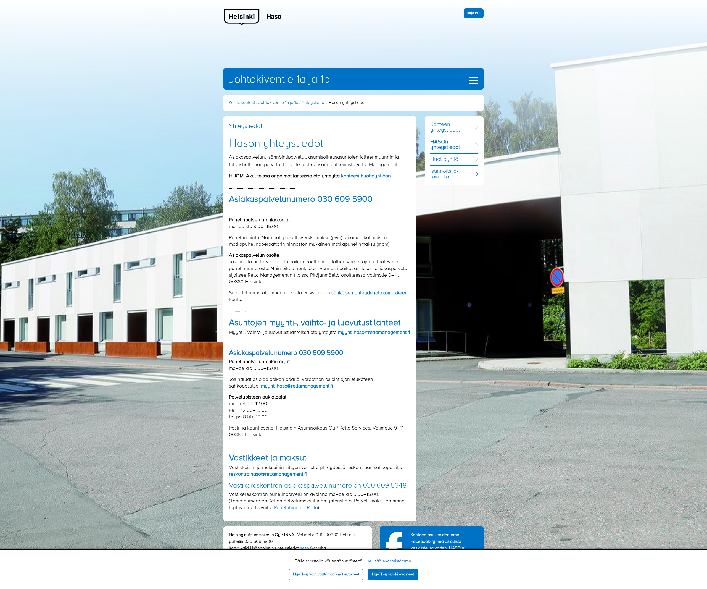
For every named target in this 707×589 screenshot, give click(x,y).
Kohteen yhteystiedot (445, 127)
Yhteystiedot (313, 103)
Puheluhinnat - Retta (296, 507)
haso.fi (306, 548)
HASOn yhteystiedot (445, 144)
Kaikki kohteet (242, 103)
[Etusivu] (252, 17)
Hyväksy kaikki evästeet (393, 574)
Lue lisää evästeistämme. (388, 561)
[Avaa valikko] (473, 80)
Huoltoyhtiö (444, 159)
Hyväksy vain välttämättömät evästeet (326, 574)
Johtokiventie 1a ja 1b (279, 79)
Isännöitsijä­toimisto (444, 174)
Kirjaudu (473, 13)
